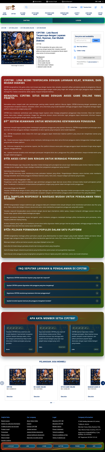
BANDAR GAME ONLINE (64, 13)
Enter (96, 40)
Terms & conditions (58, 432)
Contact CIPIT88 (32, 426)
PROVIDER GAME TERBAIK (49, 13)
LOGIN (78, 20)
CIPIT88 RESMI (100, 13)
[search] (44, 7)
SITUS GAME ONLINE (35, 13)
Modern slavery (56, 426)
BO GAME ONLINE (22, 13)
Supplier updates (6, 440)
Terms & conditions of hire (60, 435)
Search (26, 7)
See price (9, 396)
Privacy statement (57, 429)
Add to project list (89, 57)
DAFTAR (26, 20)
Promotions (4, 432)
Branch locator (5, 421)
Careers (29, 424)
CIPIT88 (13, 13)
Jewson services (32, 429)
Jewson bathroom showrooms (35, 435)
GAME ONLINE (4, 13)
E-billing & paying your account (10, 426)
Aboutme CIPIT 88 (57, 421)
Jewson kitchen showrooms (35, 432)
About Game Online (32, 421)
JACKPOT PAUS (77, 13)
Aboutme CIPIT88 (57, 424)
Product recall (5, 429)
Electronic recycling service (35, 438)
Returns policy (5, 435)
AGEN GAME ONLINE (88, 13)
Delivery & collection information (10, 424)
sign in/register (92, 62)
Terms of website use (58, 438)
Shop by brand (5, 438)
